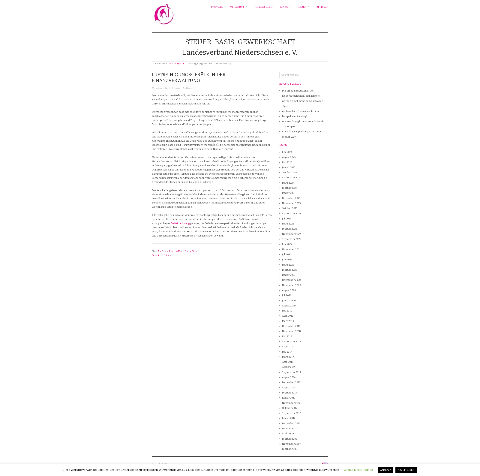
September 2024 (291, 177)
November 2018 (291, 331)
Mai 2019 (287, 310)
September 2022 (291, 239)
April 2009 (288, 433)
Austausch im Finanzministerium (300, 111)
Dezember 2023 (291, 198)
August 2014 (289, 377)
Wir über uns (237, 7)
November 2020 (291, 285)
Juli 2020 (287, 295)
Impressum (322, 7)
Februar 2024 (289, 187)
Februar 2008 (289, 438)
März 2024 (288, 182)
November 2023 (291, 203)
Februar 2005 (289, 448)
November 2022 (291, 234)
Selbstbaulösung (180, 223)
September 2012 (291, 413)
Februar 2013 (289, 392)
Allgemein (180, 63)
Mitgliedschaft (263, 7)
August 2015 (289, 367)
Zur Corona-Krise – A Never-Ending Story (177, 251)
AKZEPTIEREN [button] (406, 469)
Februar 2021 (289, 269)
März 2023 (288, 223)
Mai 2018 (287, 336)
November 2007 (291, 443)
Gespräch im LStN (160, 255)
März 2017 (288, 356)
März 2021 (288, 264)
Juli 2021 (286, 254)
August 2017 (289, 346)
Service (284, 7)
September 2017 (291, 341)
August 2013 (289, 387)
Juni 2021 (287, 259)
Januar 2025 (289, 167)
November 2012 (291, 403)
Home (170, 63)
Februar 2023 (289, 228)
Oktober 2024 (290, 172)
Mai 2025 (287, 162)
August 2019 (289, 305)
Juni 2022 (287, 244)
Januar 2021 (288, 274)
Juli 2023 (286, 218)
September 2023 (291, 213)
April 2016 (287, 361)
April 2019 (287, 315)
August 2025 (289, 157)
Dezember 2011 (291, 423)
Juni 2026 (287, 152)
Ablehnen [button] (385, 469)
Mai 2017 (287, 351)
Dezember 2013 (291, 382)
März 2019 (288, 321)
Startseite (217, 7)
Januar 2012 (288, 418)
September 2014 (291, 372)
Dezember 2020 (291, 280)
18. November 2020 (161, 87)
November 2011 (291, 428)
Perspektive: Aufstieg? (294, 116)
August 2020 (289, 290)
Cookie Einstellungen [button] (358, 469)
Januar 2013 (288, 397)
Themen (302, 7)
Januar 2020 (289, 300)
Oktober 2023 (290, 208)
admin (178, 87)
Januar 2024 (289, 192)
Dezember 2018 (291, 326)
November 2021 (291, 249)
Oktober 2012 (289, 408)
